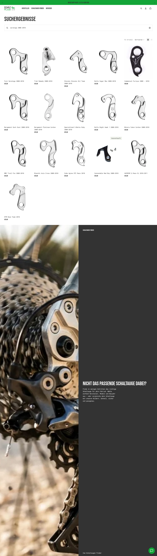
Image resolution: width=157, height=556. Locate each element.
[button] (139, 39)
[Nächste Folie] (154, 2)
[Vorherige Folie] (2, 2)
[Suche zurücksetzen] (149, 28)
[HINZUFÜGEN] (29, 76)
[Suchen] (141, 8)
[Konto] (145, 8)
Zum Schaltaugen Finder (92, 553)
